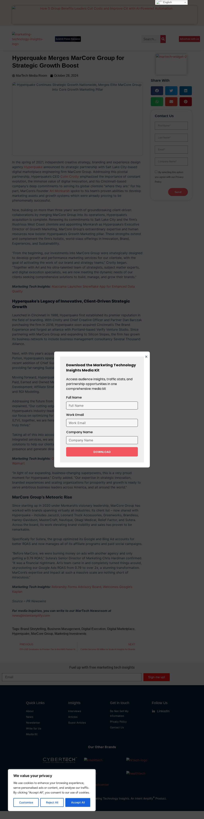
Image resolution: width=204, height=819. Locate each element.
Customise (26, 802)
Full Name (74, 397)
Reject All (52, 802)
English (167, 2)
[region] (52, 790)
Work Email (75, 414)
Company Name (79, 432)
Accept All (78, 802)
